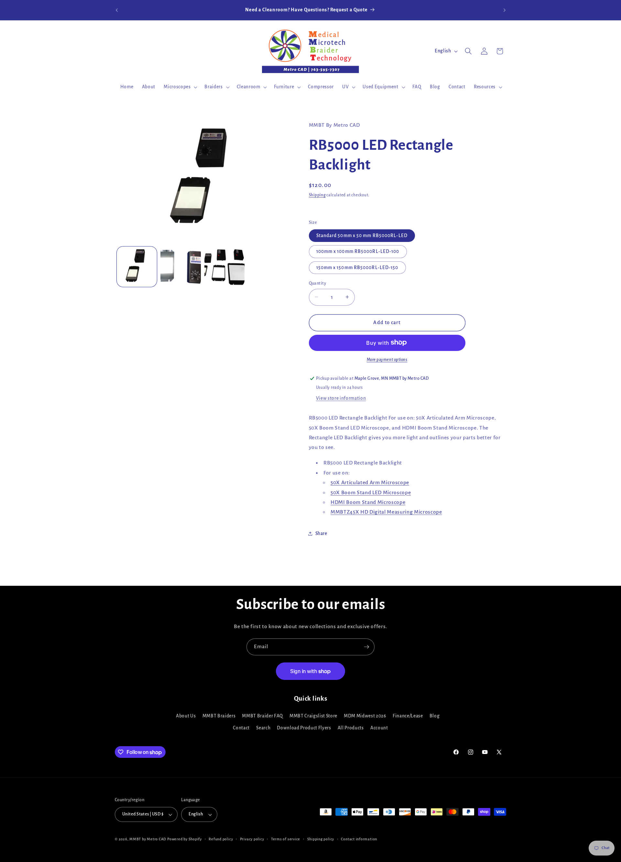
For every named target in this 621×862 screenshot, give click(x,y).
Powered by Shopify (184, 839)
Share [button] (321, 533)
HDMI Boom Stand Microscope (368, 502)
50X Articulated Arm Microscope (370, 483)
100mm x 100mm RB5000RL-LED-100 (357, 251)
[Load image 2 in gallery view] (180, 266)
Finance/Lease (408, 716)
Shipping (317, 195)
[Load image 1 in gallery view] (137, 266)
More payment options (387, 359)
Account (379, 728)
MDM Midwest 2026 (365, 716)
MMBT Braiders (219, 716)
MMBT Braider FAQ (262, 716)
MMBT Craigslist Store (313, 716)
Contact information (359, 839)
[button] (179, 87)
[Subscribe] (366, 646)
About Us (186, 716)
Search (263, 728)
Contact (241, 728)
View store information (341, 398)
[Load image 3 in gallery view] (224, 266)
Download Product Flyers (304, 728)
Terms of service (285, 839)
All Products (351, 728)
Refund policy (221, 839)
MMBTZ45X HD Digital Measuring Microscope (386, 512)
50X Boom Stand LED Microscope (371, 492)
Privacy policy (252, 839)
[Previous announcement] (117, 10)
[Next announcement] (504, 10)
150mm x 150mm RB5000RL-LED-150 (357, 267)
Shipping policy (320, 839)
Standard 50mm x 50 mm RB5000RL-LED (362, 235)
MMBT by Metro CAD (147, 839)
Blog (435, 716)
